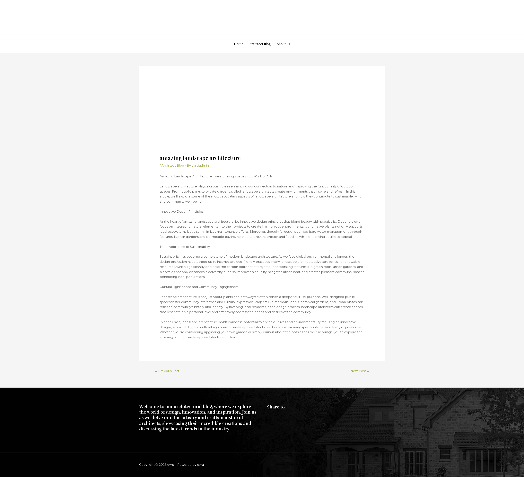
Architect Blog (260, 44)
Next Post (360, 371)
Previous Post (166, 371)
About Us (283, 44)
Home (238, 44)
